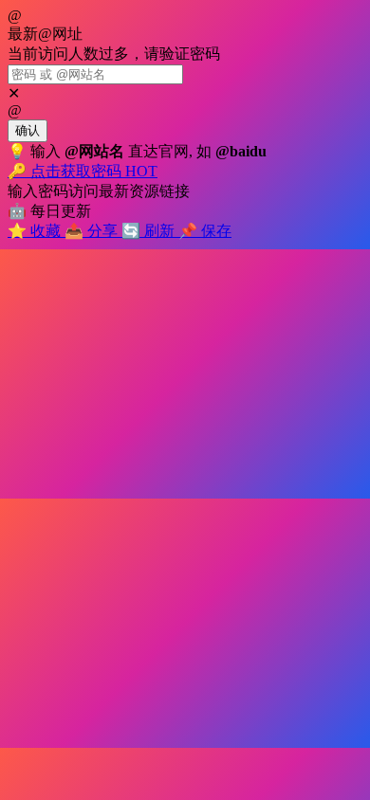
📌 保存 (204, 231)
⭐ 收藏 (36, 231)
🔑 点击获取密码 (82, 171)
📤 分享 (93, 231)
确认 (27, 130)
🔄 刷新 (149, 231)
